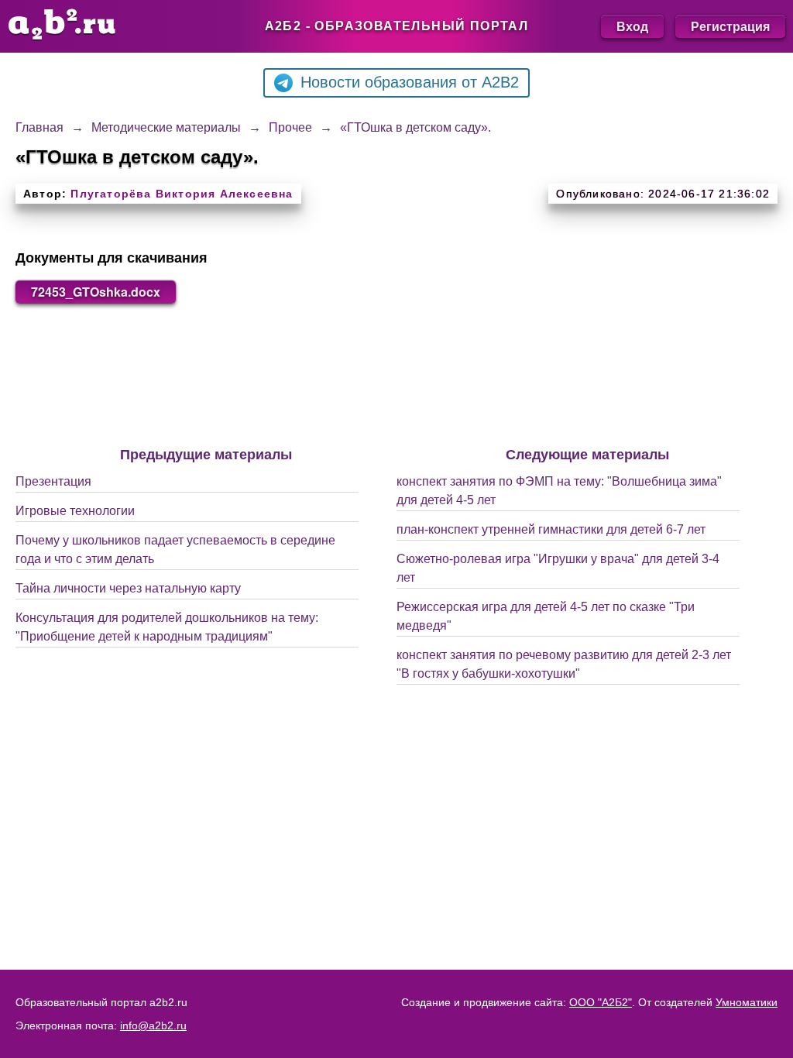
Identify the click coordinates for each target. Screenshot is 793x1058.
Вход (632, 26)
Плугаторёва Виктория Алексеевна (181, 193)
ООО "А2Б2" (600, 1002)
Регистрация (730, 26)
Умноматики (747, 1002)
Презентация (53, 481)
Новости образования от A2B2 (409, 82)
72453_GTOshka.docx (95, 292)
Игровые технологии (75, 510)
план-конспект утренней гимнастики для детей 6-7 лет (550, 529)
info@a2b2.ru (153, 1025)
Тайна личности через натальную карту (128, 588)
